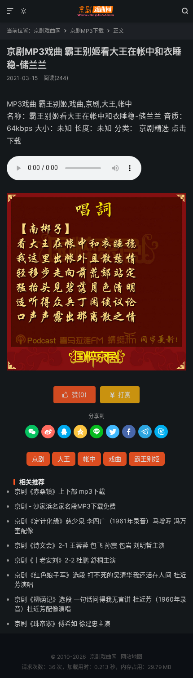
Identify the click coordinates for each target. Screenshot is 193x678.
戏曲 (115, 459)
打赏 (120, 394)
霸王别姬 (146, 459)
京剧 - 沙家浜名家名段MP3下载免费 (65, 506)
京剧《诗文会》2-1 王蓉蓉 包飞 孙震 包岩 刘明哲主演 (89, 545)
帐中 (89, 459)
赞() (74, 394)
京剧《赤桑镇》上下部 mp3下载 (59, 491)
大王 (63, 459)
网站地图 (131, 656)
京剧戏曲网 (96, 11)
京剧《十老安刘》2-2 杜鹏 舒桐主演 (65, 560)
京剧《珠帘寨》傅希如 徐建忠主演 (62, 623)
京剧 (38, 459)
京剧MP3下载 (87, 30)
